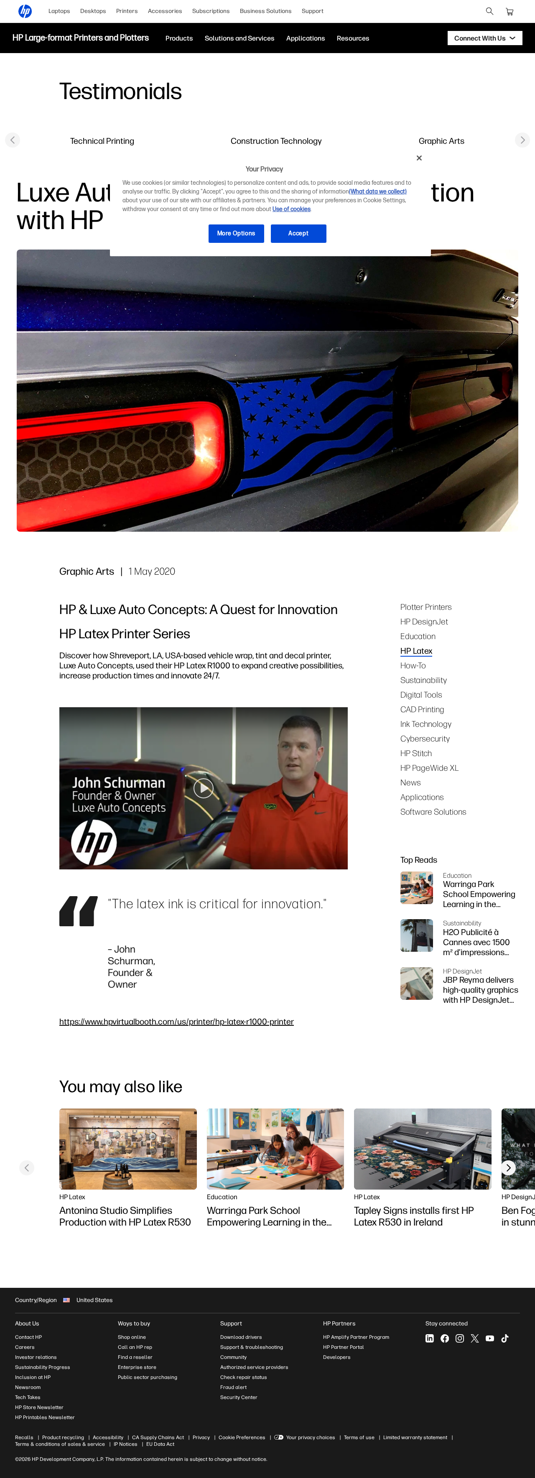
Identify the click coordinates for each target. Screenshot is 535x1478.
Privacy (201, 1437)
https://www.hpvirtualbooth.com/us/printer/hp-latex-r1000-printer (176, 1021)
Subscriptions (211, 11)
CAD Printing (422, 709)
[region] (270, 202)
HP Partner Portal (343, 1347)
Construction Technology (276, 140)
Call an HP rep (135, 1347)
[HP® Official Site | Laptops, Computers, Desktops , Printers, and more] (25, 11)
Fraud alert (233, 1387)
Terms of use (359, 1437)
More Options (236, 233)
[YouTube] (490, 1338)
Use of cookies (292, 209)
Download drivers (241, 1337)
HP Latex (416, 650)
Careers (25, 1347)
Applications (422, 797)
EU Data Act (160, 1444)
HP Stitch (416, 753)
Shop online (132, 1337)
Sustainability (423, 680)
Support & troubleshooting (251, 1347)
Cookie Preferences (242, 1437)
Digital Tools (421, 694)
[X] (475, 1338)
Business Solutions (266, 11)
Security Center (238, 1397)
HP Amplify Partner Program (356, 1337)
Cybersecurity (425, 738)
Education (418, 636)
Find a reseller (135, 1357)
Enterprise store (137, 1367)
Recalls (24, 1437)
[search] (490, 11)
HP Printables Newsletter (45, 1417)
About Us (27, 1323)
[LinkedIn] (429, 1338)
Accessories (165, 11)
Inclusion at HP (33, 1377)
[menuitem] (59, 11)
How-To (413, 665)
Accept (298, 233)
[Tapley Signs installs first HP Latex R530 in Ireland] (423, 1149)
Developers (337, 1357)
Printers (127, 11)
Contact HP (28, 1337)
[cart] (510, 11)
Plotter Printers (426, 606)
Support (313, 11)
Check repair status (243, 1377)
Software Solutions (433, 811)
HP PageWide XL (429, 767)
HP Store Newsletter (39, 1407)
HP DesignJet (424, 621)
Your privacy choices (310, 1437)
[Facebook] (445, 1338)
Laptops (59, 11)
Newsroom (28, 1387)
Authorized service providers (254, 1367)
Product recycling (63, 1437)
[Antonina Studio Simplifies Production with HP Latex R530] (128, 1149)
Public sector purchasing (147, 1377)
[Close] (419, 158)
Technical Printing (102, 140)
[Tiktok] (505, 1338)
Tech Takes (28, 1397)
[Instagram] (460, 1338)
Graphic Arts (441, 140)
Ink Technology (425, 724)
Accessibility (108, 1437)
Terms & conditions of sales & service (60, 1444)
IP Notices (126, 1444)
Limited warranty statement (415, 1437)
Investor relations (36, 1357)
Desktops (93, 11)
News (410, 782)
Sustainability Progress (42, 1367)
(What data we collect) (378, 191)
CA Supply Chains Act (158, 1437)
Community (233, 1357)
